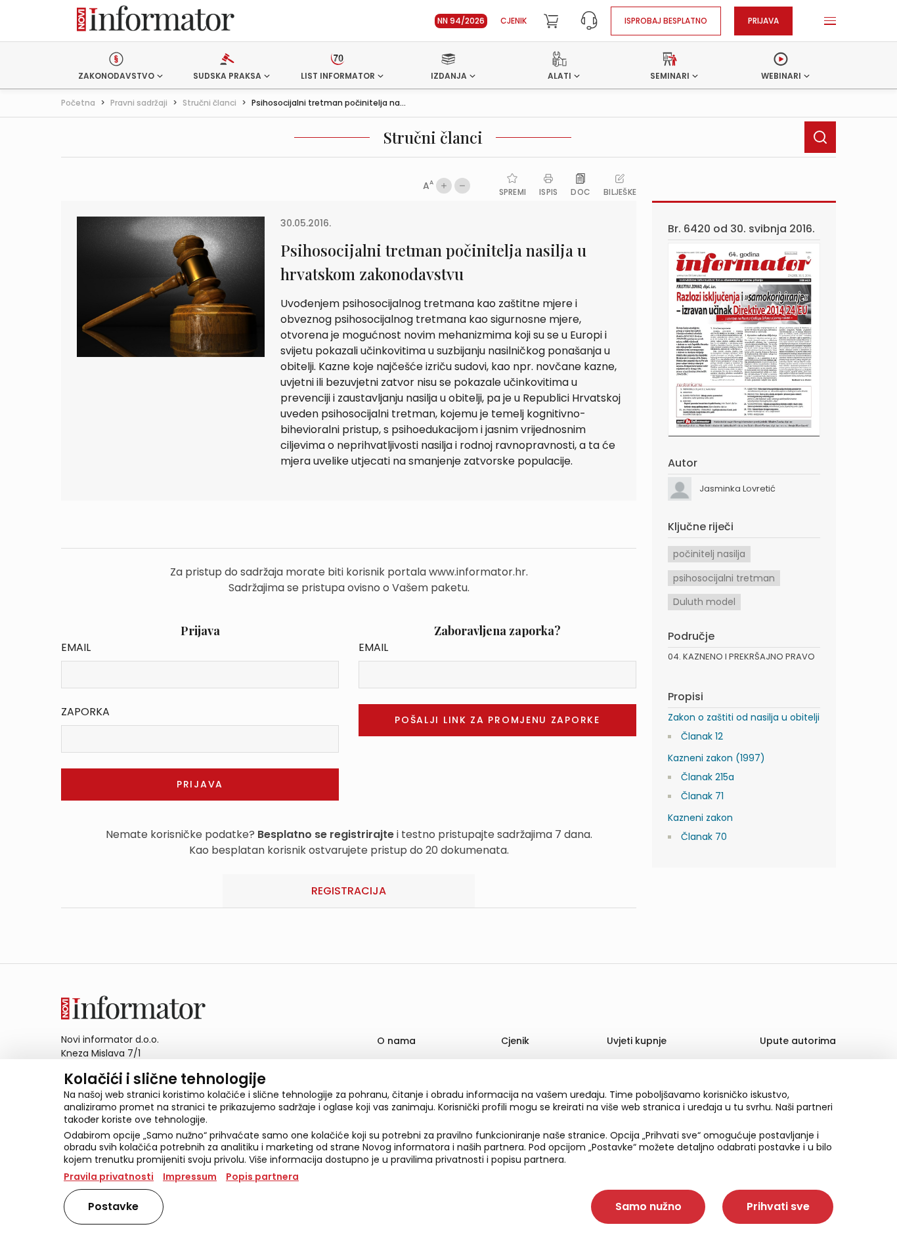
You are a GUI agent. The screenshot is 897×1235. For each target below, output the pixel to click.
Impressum (190, 1176)
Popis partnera (262, 1176)
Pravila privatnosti (109, 1176)
